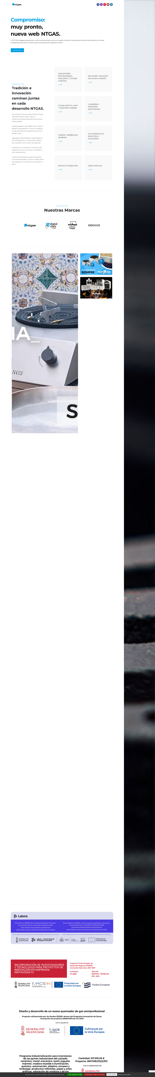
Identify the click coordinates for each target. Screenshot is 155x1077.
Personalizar (111, 1074)
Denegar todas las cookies (95, 1074)
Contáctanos (17, 50)
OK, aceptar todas (75, 1074)
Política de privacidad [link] (124, 1074)
